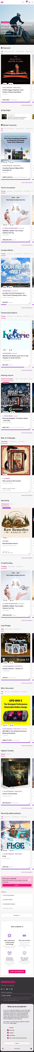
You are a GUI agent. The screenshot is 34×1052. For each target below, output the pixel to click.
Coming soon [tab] (5, 504)
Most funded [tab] (11, 566)
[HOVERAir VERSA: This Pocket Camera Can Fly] (15, 210)
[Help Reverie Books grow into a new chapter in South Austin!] (15, 335)
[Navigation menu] (32, 2)
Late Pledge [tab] (26, 191)
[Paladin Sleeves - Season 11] (15, 648)
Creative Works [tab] (20, 51)
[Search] (23, 2)
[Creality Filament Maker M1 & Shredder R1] (15, 147)
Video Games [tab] (23, 378)
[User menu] (29, 2)
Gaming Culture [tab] (30, 51)
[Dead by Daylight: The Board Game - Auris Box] (15, 398)
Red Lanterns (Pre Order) (11, 481)
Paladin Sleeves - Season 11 (12, 669)
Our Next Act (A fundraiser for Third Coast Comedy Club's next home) (14, 295)
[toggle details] (30, 101)
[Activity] (26, 2)
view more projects (26, 105)
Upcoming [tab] (10, 191)
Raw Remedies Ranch (10, 543)
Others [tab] (31, 378)
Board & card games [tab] (7, 378)
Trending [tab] (4, 566)
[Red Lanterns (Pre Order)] (15, 460)
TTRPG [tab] (17, 378)
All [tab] (2, 51)
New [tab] (12, 504)
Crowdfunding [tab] (18, 191)
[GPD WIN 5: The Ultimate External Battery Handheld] (15, 710)
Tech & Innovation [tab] (9, 51)
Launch (16, 885)
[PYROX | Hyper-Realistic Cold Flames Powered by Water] (15, 69)
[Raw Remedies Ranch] (15, 523)
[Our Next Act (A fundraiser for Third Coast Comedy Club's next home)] (15, 273)
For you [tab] (3, 191)
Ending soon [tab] (19, 566)
